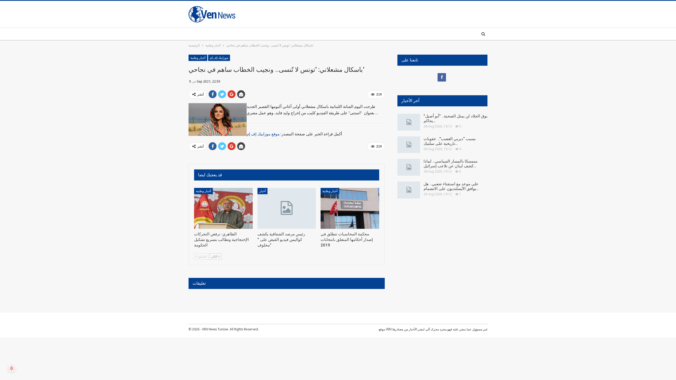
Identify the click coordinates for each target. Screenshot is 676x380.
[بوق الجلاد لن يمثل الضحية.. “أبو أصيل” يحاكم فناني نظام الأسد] (408, 122)
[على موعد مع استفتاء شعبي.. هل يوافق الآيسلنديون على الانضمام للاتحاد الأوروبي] (408, 190)
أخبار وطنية (197, 58)
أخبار (262, 191)
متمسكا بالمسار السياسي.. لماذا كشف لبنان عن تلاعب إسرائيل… (450, 163)
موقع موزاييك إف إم (263, 133)
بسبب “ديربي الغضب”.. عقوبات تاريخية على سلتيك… (450, 141)
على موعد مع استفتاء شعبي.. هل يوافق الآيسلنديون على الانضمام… (451, 186)
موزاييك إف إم (219, 58)
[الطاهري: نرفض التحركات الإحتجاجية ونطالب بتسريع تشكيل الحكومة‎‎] (223, 208)
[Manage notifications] (11, 368)
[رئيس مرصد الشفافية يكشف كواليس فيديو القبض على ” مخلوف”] (286, 208)
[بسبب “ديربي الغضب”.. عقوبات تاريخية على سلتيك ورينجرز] (408, 144)
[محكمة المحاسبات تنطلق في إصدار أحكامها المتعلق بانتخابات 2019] (350, 208)
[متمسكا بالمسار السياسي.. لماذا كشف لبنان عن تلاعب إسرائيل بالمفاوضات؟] (408, 167)
